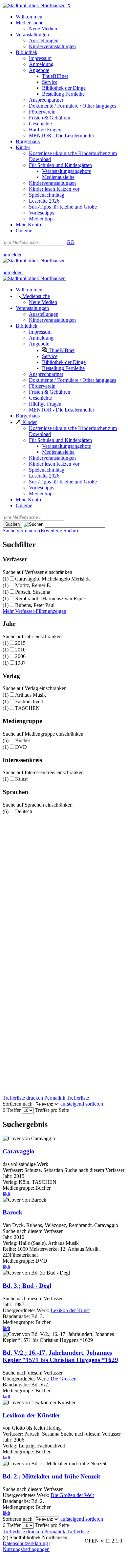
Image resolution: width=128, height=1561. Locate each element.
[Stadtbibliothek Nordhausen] (34, 5)
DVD (21, 747)
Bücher (22, 740)
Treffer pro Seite (52, 1110)
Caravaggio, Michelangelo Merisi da (53, 578)
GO (71, 242)
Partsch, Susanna (32, 592)
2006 (20, 656)
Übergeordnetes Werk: (27, 1310)
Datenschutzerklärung (25, 1543)
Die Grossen (63, 1378)
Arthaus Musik (30, 695)
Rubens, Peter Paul (34, 605)
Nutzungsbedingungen (26, 1549)
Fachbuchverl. (30, 701)
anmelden (13, 254)
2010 (20, 649)
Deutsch (23, 811)
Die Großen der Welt (72, 1495)
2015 (20, 643)
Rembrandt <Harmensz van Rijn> (50, 598)
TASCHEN (27, 708)
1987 (20, 663)
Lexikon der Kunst (70, 1310)
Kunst (21, 779)
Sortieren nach (17, 1104)
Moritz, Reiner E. (33, 585)
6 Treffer (12, 1110)
